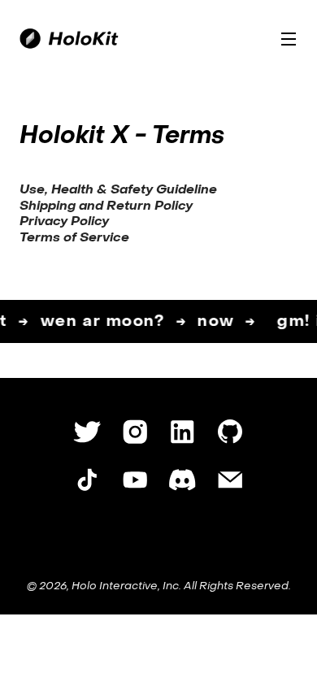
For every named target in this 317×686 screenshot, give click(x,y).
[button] (288, 39)
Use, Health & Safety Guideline (118, 190)
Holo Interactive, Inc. (126, 586)
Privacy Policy (64, 221)
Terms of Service (74, 238)
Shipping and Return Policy (106, 206)
